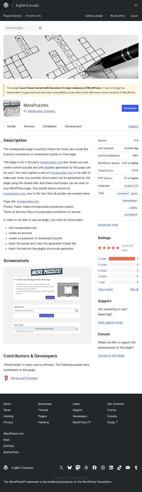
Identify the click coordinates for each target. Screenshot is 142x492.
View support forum (110, 322)
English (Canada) (22, 467)
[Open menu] (136, 5)
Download (130, 108)
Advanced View (108, 224)
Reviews (29, 126)
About (7, 404)
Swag (112, 422)
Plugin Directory (12, 15)
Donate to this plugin (111, 355)
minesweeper (130, 200)
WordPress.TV (82, 422)
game (134, 193)
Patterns (43, 422)
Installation (50, 126)
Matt (6, 440)
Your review (105, 289)
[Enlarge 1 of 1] (86, 271)
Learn (76, 404)
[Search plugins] (40, 27)
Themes (43, 410)
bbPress (8, 446)
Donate (112, 416)
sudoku (133, 207)
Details (11, 126)
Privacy (8, 422)
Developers (80, 416)
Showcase (44, 404)
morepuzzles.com (51, 162)
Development (73, 126)
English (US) (132, 185)
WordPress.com (13, 433)
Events (111, 410)
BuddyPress (11, 452)
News (7, 410)
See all (134, 289)
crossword (122, 193)
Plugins (42, 416)
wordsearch (131, 214)
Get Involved (115, 404)
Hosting (8, 416)
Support (133, 126)
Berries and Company (41, 111)
